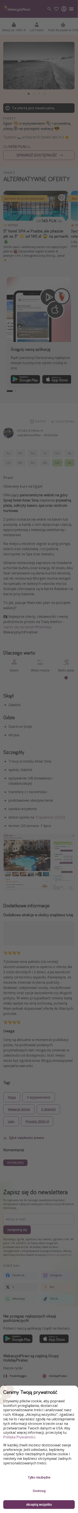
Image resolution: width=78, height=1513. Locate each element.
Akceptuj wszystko (39, 1504)
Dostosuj (39, 1491)
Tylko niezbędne (39, 1477)
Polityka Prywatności (19, 1437)
